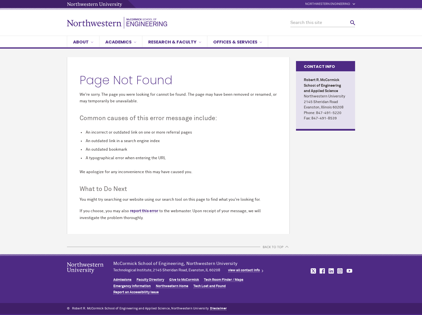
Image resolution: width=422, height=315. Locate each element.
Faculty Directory (150, 280)
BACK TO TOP (273, 247)
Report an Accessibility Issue (136, 292)
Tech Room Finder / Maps (223, 280)
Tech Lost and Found (209, 286)
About (81, 42)
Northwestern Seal (90, 275)
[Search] (352, 23)
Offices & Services (235, 42)
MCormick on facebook (321, 271)
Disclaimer (218, 308)
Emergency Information (132, 286)
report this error (144, 211)
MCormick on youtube (349, 271)
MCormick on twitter (312, 271)
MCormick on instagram (340, 271)
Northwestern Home (172, 286)
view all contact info (244, 270)
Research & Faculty (172, 42)
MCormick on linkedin (331, 271)
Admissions (122, 280)
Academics (118, 42)
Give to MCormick (184, 280)
